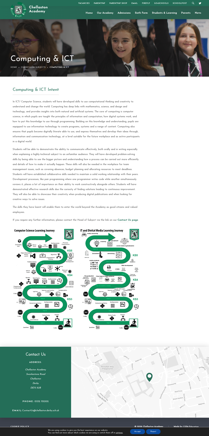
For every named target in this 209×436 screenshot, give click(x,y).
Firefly (146, 3)
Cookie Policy (20, 427)
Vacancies (84, 3)
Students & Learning (164, 13)
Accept (137, 431)
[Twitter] (199, 3)
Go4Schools (161, 3)
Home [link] (14, 67)
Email (135, 3)
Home (89, 13)
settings (119, 433)
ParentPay (99, 3)
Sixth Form (141, 13)
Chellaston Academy (38, 9)
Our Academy (105, 13)
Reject (153, 431)
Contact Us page (128, 220)
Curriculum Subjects (33, 67)
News (198, 13)
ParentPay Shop (118, 3)
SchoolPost (180, 3)
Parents (186, 13)
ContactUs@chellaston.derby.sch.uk (40, 410)
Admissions (124, 13)
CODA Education (191, 427)
